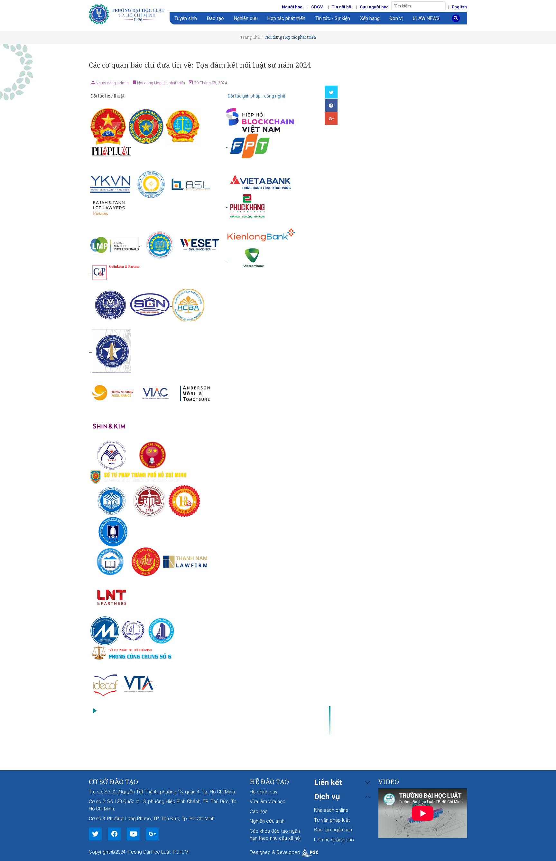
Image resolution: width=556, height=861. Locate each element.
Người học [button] (292, 7)
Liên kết (328, 782)
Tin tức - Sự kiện (332, 18)
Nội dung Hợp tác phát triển (290, 37)
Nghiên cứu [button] (246, 18)
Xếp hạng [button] (370, 18)
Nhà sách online (331, 810)
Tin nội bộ (341, 7)
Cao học (259, 811)
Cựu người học (374, 7)
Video (388, 781)
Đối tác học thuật (107, 95)
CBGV (317, 7)
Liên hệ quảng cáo (334, 840)
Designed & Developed (275, 852)
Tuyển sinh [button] (185, 18)
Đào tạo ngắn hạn (333, 830)
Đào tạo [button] (215, 18)
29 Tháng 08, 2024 (210, 83)
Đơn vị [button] (396, 18)
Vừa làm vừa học (267, 801)
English (459, 7)
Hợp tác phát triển (286, 18)
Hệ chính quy (263, 792)
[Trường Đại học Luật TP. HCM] (129, 13)
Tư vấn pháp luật (332, 820)
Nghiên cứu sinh (267, 821)
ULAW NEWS (426, 18)
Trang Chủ (250, 37)
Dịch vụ (327, 796)
